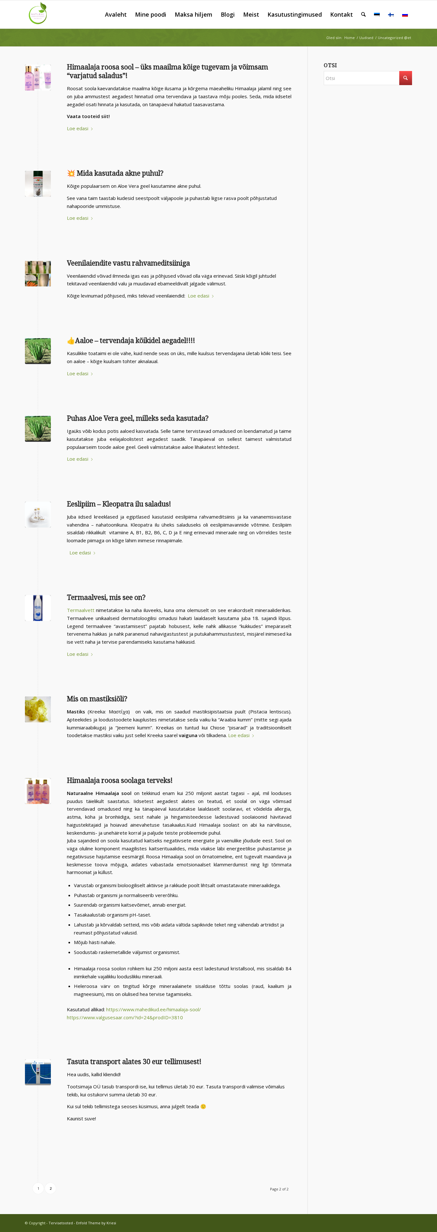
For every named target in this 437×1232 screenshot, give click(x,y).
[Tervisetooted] (39, 14)
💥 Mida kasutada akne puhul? (115, 173)
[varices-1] (38, 274)
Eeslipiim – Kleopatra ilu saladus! (119, 504)
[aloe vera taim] (38, 351)
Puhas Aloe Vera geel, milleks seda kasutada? (138, 418)
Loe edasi (77, 128)
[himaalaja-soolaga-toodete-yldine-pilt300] (38, 791)
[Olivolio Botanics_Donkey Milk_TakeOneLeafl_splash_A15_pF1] (38, 515)
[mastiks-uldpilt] (38, 709)
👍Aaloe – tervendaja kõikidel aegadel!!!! (131, 341)
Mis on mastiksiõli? (97, 699)
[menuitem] (116, 14)
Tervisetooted (61, 1222)
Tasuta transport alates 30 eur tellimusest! (134, 1062)
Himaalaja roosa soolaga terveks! (120, 780)
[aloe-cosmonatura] (38, 184)
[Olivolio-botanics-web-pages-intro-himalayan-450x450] (38, 78)
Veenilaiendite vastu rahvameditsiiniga (128, 263)
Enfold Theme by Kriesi (96, 1222)
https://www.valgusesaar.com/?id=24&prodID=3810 (125, 1017)
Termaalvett (80, 610)
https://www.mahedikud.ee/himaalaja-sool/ (153, 1009)
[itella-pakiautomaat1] (38, 1072)
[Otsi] (363, 14)
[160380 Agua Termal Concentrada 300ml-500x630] (38, 608)
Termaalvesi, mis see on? (106, 597)
